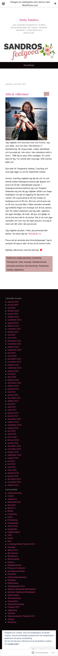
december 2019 (14, 359)
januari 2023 (13, 314)
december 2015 (14, 446)
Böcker (10, 511)
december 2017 (14, 398)
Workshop (12, 622)
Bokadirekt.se (35, 234)
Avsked (11, 496)
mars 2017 (12, 410)
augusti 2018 (13, 389)
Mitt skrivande (13, 559)
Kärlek (10, 538)
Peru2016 (12, 574)
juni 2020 (11, 353)
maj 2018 (11, 392)
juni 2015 (11, 464)
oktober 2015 (13, 452)
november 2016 (14, 419)
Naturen (11, 562)
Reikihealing (13, 583)
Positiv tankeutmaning (17, 577)
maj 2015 (11, 467)
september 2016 (14, 425)
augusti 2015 (13, 458)
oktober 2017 (13, 401)
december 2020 (14, 341)
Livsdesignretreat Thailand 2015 (21, 544)
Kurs (9, 541)
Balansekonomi (14, 502)
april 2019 (12, 377)
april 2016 (12, 434)
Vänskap (11, 613)
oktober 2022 (13, 317)
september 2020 (14, 350)
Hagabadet (12, 529)
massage (27, 262)
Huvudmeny (29, 65)
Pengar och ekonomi (16, 568)
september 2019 (14, 368)
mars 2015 (12, 470)
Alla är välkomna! (17, 94)
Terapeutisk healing (16, 604)
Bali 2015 (12, 505)
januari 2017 (13, 416)
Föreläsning (13, 520)
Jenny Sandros (29, 20)
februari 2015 (13, 473)
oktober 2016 (13, 422)
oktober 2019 (13, 365)
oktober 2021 (13, 332)
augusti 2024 (13, 302)
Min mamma (13, 553)
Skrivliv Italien (13, 595)
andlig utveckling (24, 258)
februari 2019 (13, 380)
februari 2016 (13, 440)
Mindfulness (13, 556)
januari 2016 (13, 443)
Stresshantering (31, 266)
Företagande (12, 262)
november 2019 (14, 362)
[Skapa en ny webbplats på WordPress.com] (29, 3)
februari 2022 (13, 326)
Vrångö (11, 619)
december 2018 (14, 383)
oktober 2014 (13, 485)
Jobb (21, 262)
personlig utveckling (15, 266)
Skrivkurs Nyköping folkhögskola (21, 592)
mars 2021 (12, 338)
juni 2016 (11, 431)
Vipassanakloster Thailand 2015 (21, 616)
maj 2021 (11, 335)
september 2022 (14, 320)
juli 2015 (11, 461)
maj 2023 (11, 308)
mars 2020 (12, 356)
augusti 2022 (13, 323)
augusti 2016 (13, 428)
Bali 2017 (12, 508)
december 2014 (14, 479)
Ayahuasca (12, 499)
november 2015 (14, 449)
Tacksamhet (13, 601)
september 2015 (14, 455)
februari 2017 (13, 413)
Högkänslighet (14, 532)
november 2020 (14, 344)
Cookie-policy (13, 644)
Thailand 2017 (14, 607)
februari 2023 (13, 311)
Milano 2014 (13, 550)
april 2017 (12, 407)
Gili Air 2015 (13, 526)
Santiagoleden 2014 (16, 586)
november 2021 (14, 329)
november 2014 (14, 482)
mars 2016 (12, 437)
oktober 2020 (13, 347)
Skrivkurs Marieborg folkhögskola (22, 589)
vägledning (19, 270)
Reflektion (12, 580)
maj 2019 (11, 374)
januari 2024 (13, 305)
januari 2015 (13, 476)
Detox (10, 517)
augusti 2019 (13, 371)
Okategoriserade (39, 262)
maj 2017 (11, 404)
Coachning (36, 258)
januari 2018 (13, 395)
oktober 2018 (13, 386)
